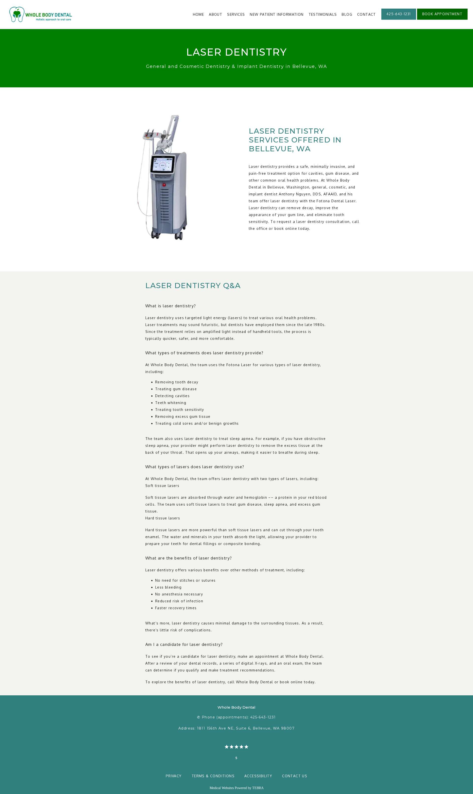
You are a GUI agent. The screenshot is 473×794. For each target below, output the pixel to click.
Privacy (174, 776)
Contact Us (294, 776)
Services (236, 14)
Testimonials (323, 14)
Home (198, 14)
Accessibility (258, 776)
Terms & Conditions (213, 776)
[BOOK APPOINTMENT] (442, 19)
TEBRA (258, 788)
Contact (366, 14)
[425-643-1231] (399, 19)
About (215, 14)
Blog (347, 14)
